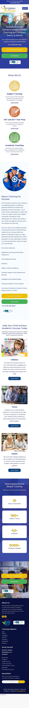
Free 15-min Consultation (14, 50)
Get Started (14, 56)
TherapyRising (21, 691)
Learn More (14, 378)
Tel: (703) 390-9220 (14, 45)
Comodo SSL (3, 694)
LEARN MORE (14, 102)
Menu (25, 8)
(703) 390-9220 (15, 3)
